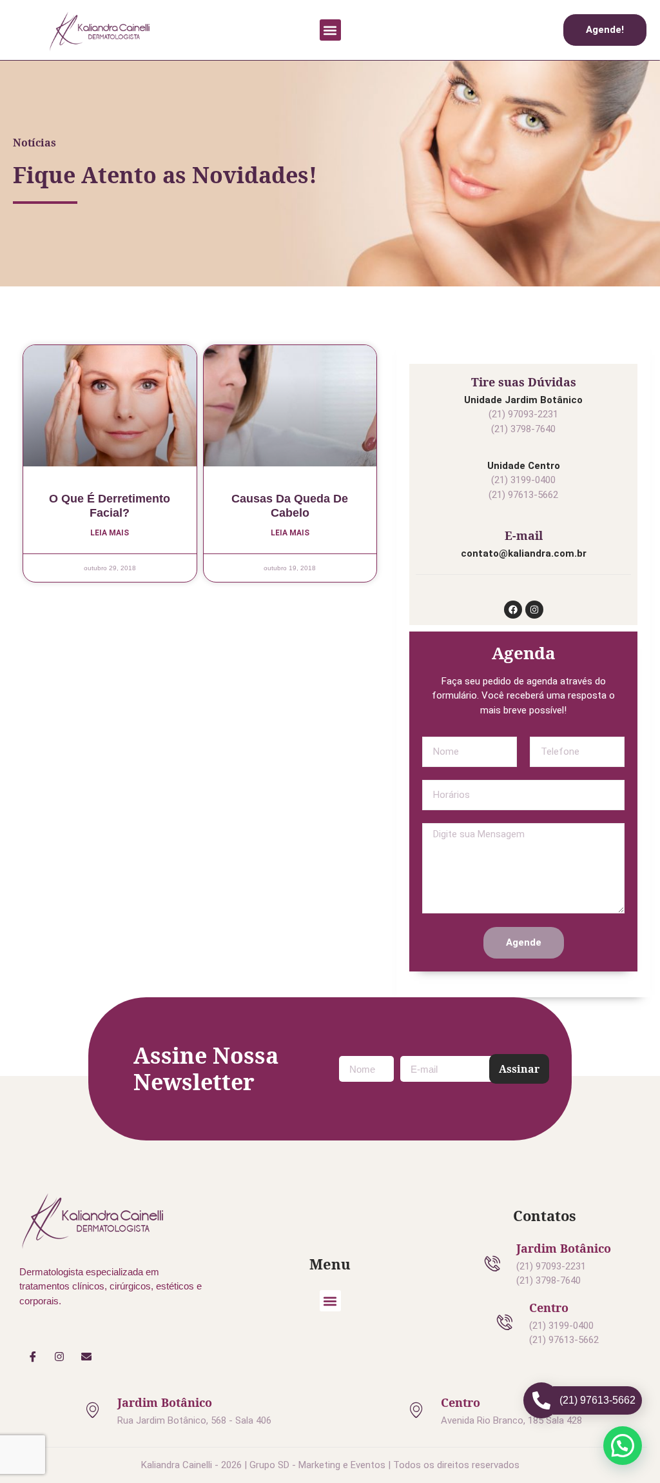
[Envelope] (86, 1357)
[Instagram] (534, 610)
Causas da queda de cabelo (289, 505)
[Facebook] (513, 610)
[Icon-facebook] (32, 1357)
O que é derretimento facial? (109, 505)
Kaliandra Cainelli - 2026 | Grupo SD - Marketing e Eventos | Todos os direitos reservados (330, 1465)
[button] (330, 30)
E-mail (524, 535)
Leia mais (109, 532)
